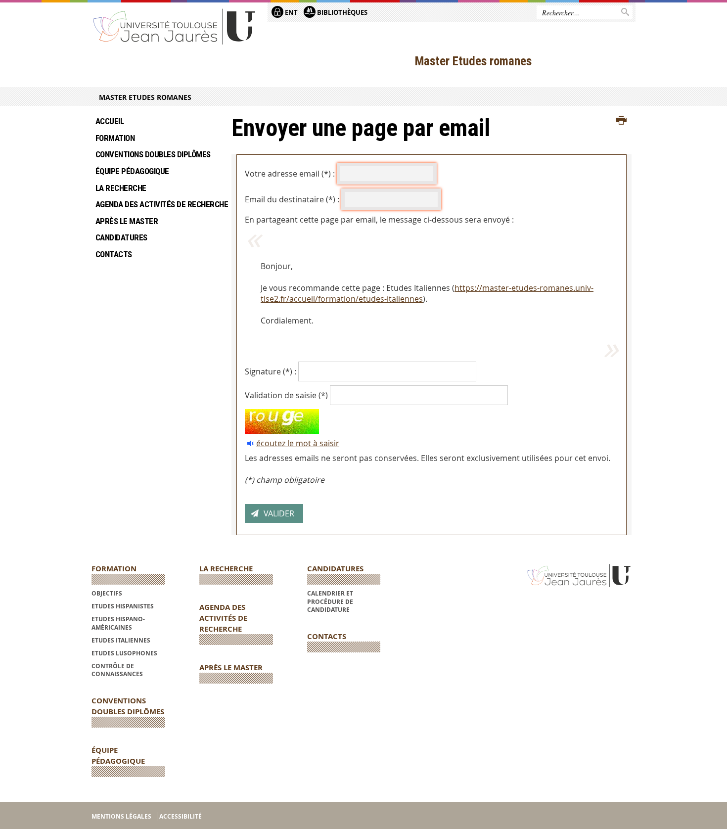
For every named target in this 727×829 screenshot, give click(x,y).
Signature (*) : (270, 371)
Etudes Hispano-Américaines (118, 623)
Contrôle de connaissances (117, 670)
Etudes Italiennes (120, 640)
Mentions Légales (121, 816)
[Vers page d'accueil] (174, 26)
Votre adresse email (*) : (290, 173)
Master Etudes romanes (145, 97)
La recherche (121, 188)
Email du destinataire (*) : (292, 199)
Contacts (113, 254)
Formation (115, 138)
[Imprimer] (621, 121)
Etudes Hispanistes (122, 606)
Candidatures (121, 237)
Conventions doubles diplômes (153, 154)
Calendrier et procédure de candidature (330, 601)
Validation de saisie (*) (286, 395)
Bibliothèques (341, 12)
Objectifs (106, 593)
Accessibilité (180, 816)
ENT (290, 12)
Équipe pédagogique (132, 171)
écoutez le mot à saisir (297, 443)
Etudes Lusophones (124, 653)
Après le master (127, 221)
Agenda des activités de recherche (156, 204)
